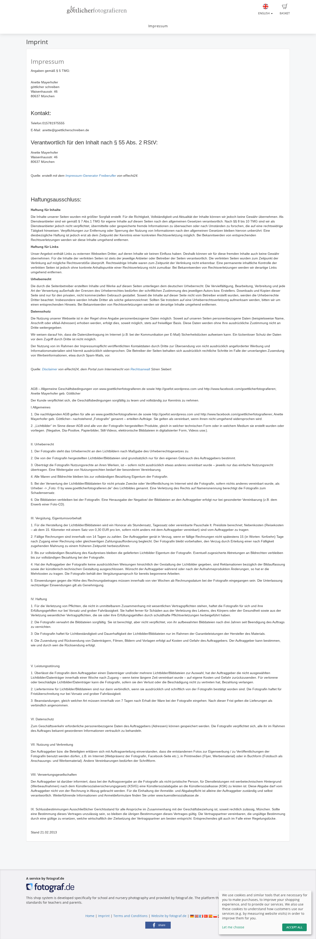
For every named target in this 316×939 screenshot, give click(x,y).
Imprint (104, 916)
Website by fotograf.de (168, 916)
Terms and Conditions (130, 916)
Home (89, 916)
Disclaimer (49, 369)
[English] (196, 916)
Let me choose (233, 927)
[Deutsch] (192, 916)
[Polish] (215, 916)
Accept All (294, 927)
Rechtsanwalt (140, 369)
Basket (285, 13)
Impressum (158, 26)
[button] (158, 925)
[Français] (201, 916)
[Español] (210, 916)
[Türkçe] (206, 916)
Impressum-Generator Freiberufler (90, 175)
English (264, 13)
